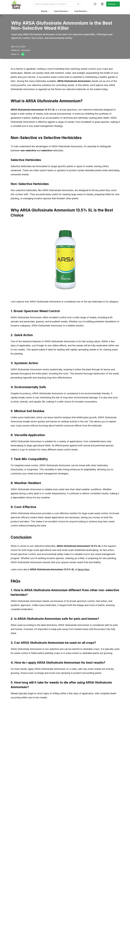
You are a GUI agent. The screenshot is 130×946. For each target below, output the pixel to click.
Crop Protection (61, 11)
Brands (44, 11)
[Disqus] (65, 747)
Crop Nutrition (80, 11)
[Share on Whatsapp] (23, 54)
